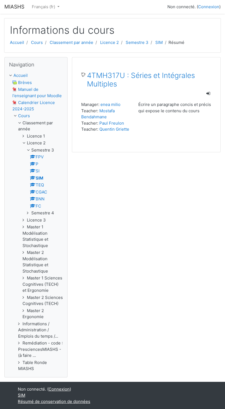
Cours (37, 42)
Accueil (17, 42)
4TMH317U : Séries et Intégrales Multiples (141, 79)
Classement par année (71, 42)
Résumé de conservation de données (54, 401)
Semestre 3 (137, 42)
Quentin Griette (114, 129)
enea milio (110, 104)
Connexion (208, 6)
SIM (159, 42)
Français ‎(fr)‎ (44, 6)
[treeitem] (36, 75)
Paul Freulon (111, 123)
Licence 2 (109, 42)
